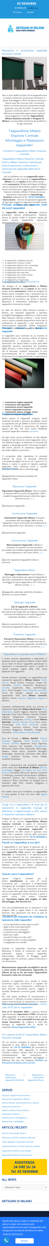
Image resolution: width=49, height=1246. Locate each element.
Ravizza (21, 698)
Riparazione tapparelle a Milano (16, 1099)
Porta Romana (31, 741)
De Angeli (26, 770)
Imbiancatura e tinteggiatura (14, 1117)
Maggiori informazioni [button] (13, 1234)
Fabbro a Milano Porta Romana (15, 1110)
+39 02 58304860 (36, 197)
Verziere (17, 685)
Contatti (30, 12)
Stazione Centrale (20, 722)
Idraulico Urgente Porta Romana (16, 1095)
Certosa (27, 719)
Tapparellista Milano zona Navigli (16, 1151)
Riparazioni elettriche (11, 1106)
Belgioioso (31, 698)
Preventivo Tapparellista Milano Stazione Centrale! (24, 152)
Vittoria (43, 738)
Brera (4, 690)
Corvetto (15, 743)
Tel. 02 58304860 (24, 1171)
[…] (32, 498)
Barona (43, 767)
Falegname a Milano (11, 1114)
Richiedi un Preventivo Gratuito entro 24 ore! (24, 1061)
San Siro (37, 770)
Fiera (44, 709)
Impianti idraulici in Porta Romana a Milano (21, 1146)
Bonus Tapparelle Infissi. (24, 1027)
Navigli (5, 756)
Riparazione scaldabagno (13, 1121)
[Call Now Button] (6, 1240)
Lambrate (33, 724)
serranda (34, 431)
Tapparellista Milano (24, 570)
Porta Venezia (19, 732)
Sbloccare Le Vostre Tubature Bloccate (18, 1137)
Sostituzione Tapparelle (24, 513)
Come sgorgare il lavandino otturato (17, 1142)
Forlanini (6, 741)
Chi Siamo (17, 12)
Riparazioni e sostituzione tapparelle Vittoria (36, 1077)
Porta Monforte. (33, 732)
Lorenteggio (7, 770)
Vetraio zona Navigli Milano (14, 1133)
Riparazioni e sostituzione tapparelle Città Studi (15, 1077)
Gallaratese (7, 711)
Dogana (41, 698)
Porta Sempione (29, 690)
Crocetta (5, 687)
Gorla (31, 722)
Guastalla (42, 690)
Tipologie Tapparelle (24, 602)
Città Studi (21, 724)
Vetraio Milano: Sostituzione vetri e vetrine (20, 1103)
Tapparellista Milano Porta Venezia (17, 1155)
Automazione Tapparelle (24, 540)
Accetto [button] (24, 1241)
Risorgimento (40, 746)
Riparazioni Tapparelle (24, 486)
